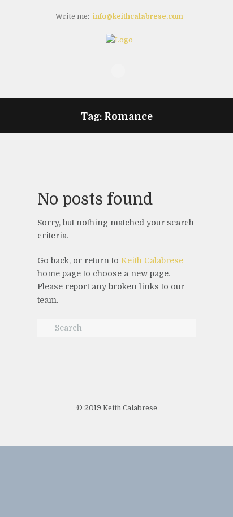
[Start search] (45, 328)
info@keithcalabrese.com (138, 16)
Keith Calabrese (152, 260)
